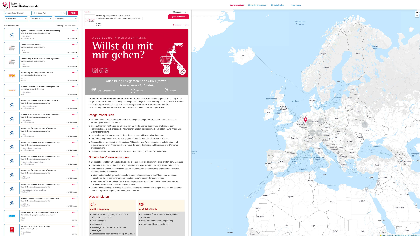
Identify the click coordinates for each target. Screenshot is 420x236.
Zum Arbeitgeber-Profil (131, 18)
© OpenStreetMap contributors (403, 235)
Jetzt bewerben (178, 17)
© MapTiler (390, 235)
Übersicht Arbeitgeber (257, 5)
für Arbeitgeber (277, 5)
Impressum (296, 5)
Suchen (73, 13)
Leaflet (383, 235)
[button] (305, 120)
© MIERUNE (415, 235)
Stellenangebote (237, 5)
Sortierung (59, 26)
